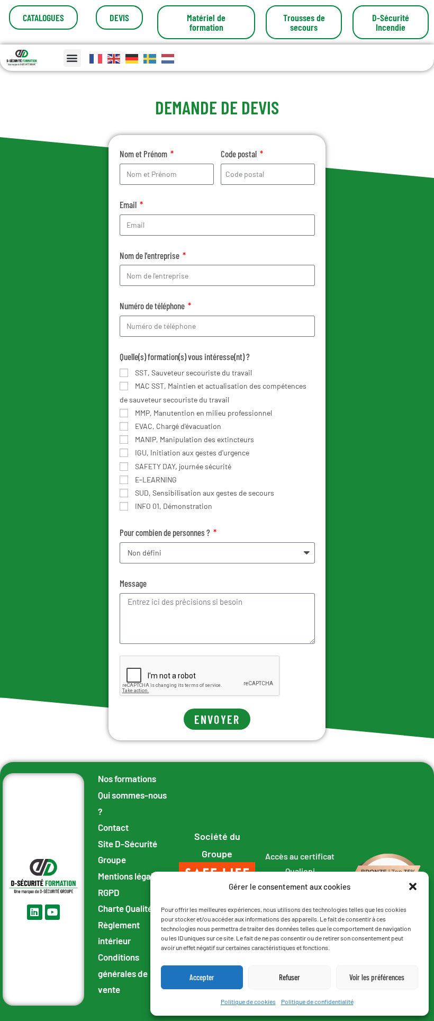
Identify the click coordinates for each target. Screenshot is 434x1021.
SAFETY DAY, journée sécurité (183, 466)
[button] (413, 886)
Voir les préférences (376, 977)
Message (133, 583)
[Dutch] (168, 57)
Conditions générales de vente (123, 973)
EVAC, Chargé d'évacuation (178, 426)
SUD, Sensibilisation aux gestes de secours (204, 492)
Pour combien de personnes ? (166, 532)
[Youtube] (52, 912)
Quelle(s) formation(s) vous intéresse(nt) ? (185, 356)
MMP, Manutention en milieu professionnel (203, 412)
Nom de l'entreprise (150, 255)
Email (129, 204)
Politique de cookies (248, 1001)
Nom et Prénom (144, 153)
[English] (114, 57)
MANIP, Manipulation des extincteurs (194, 439)
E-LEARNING (156, 479)
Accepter (201, 977)
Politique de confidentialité (317, 1001)
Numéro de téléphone (153, 305)
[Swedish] (150, 57)
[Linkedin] (34, 912)
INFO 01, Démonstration (173, 505)
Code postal (239, 153)
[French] (96, 57)
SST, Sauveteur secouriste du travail (193, 372)
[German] (132, 57)
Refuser (289, 977)
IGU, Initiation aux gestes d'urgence (192, 452)
